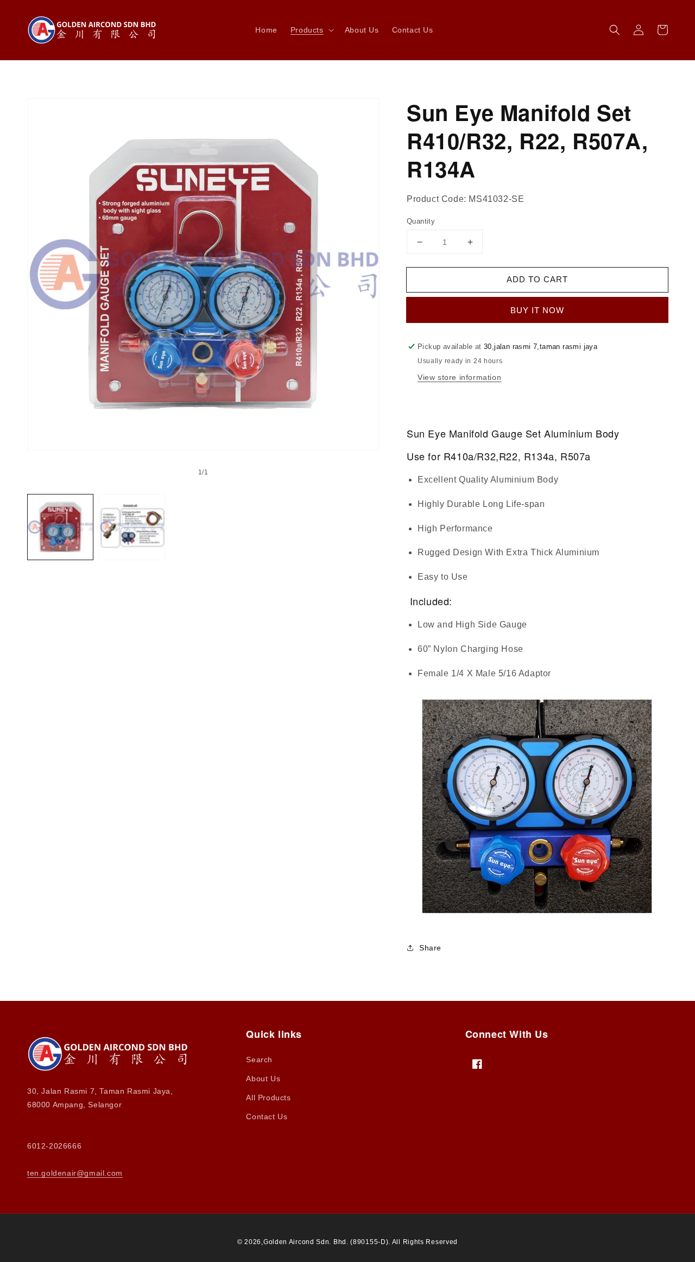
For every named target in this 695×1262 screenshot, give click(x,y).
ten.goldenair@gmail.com (75, 1173)
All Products (268, 1097)
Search (259, 1059)
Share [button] (430, 947)
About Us (263, 1078)
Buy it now (537, 310)
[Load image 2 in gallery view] (132, 527)
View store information (459, 377)
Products (307, 30)
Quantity (421, 221)
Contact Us (266, 1116)
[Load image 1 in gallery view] (60, 527)
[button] (311, 29)
